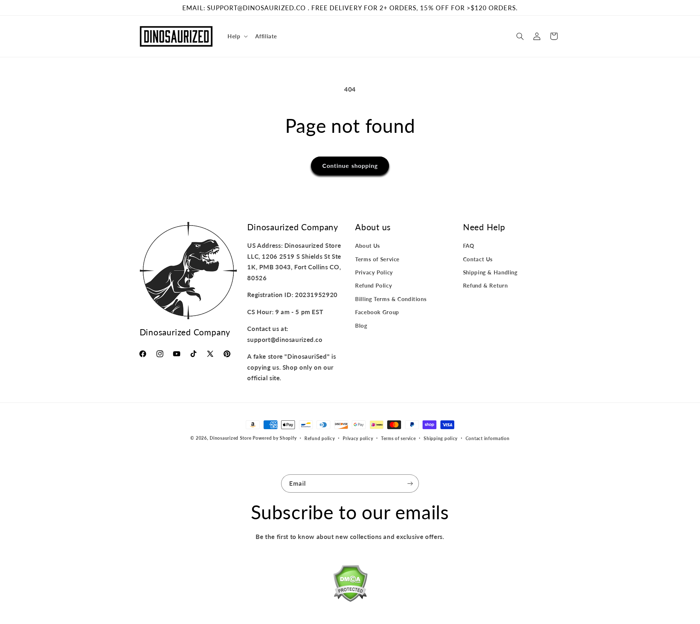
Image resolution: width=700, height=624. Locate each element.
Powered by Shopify (274, 438)
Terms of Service (377, 259)
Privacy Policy (374, 272)
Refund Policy (373, 285)
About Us (367, 245)
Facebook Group (377, 312)
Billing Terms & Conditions (391, 299)
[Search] (520, 36)
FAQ (468, 245)
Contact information (488, 438)
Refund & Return (485, 285)
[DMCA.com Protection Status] (350, 585)
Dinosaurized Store (230, 438)
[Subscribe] (410, 483)
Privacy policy (358, 438)
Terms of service (398, 438)
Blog (361, 325)
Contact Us (478, 259)
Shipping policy (441, 438)
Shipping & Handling (490, 272)
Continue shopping (350, 165)
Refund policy (319, 438)
